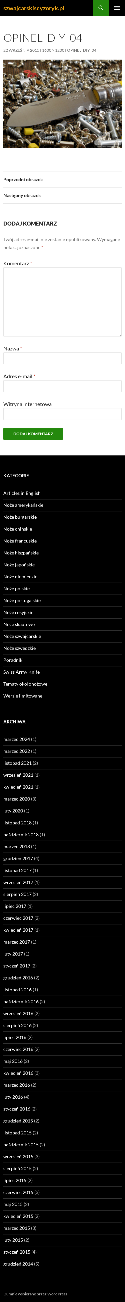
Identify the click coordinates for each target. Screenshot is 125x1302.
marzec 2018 (16, 846)
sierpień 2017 (17, 894)
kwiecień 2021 (18, 787)
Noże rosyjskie (18, 612)
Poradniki (13, 660)
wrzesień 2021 (18, 775)
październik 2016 (21, 1001)
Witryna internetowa (27, 404)
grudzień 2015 (18, 1120)
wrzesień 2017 (18, 882)
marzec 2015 (16, 1228)
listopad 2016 (17, 989)
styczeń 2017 (16, 965)
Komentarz (17, 263)
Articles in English (22, 493)
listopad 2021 (17, 763)
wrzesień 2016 (18, 1013)
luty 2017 (13, 954)
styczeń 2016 (16, 1109)
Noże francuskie (20, 541)
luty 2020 (13, 810)
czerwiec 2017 (18, 918)
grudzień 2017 (18, 858)
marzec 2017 (16, 942)
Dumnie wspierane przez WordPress (35, 1293)
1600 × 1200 (53, 50)
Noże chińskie (17, 529)
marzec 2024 (16, 739)
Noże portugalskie (22, 600)
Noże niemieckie (20, 576)
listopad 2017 (17, 870)
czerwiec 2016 (18, 1049)
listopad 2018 (17, 822)
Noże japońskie (19, 564)
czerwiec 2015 (18, 1192)
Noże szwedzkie (19, 648)
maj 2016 (13, 1061)
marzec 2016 (16, 1085)
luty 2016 (13, 1097)
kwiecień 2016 (18, 1073)
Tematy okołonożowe (25, 684)
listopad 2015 (17, 1132)
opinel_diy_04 (81, 50)
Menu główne (117, 8)
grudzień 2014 (18, 1264)
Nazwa (12, 348)
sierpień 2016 (17, 1025)
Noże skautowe (19, 624)
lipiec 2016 (14, 1037)
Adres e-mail (19, 376)
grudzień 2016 (18, 977)
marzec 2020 (16, 799)
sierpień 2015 (17, 1168)
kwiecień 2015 (18, 1216)
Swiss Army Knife (21, 672)
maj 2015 (13, 1204)
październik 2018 (21, 834)
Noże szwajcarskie (22, 636)
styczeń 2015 (16, 1252)
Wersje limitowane (22, 696)
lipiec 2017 (14, 906)
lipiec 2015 (14, 1180)
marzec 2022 (16, 751)
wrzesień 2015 (18, 1156)
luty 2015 (13, 1240)
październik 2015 (21, 1144)
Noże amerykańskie (23, 505)
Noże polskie (16, 588)
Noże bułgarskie (20, 517)
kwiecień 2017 (18, 930)
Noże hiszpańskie (21, 552)
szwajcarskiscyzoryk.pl (33, 8)
